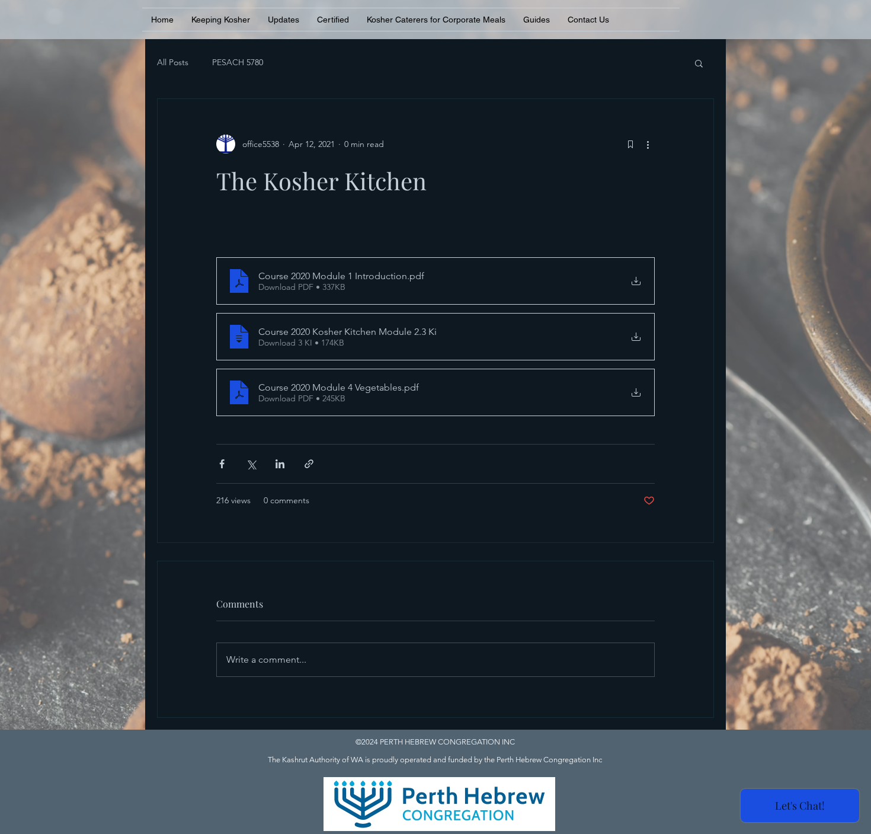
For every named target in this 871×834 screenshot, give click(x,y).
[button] (699, 63)
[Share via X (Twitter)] (251, 463)
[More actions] (648, 144)
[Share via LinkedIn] (280, 463)
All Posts (172, 62)
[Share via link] (309, 463)
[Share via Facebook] (222, 463)
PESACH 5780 (237, 62)
